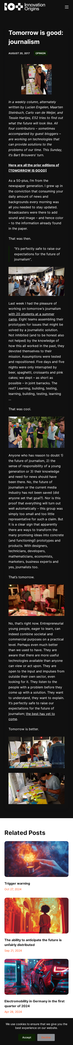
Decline (46, 1037)
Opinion (40, 53)
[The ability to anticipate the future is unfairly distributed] (36, 915)
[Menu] (67, 7)
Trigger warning (17, 883)
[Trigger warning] (36, 859)
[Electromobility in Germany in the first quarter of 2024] (36, 977)
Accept (26, 1037)
